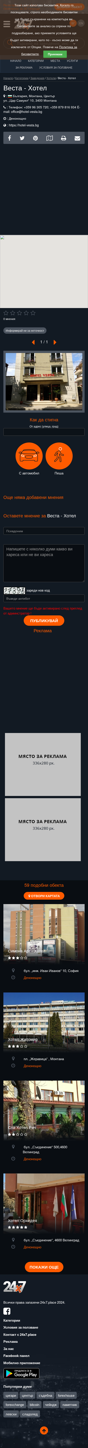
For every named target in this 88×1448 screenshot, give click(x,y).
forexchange (15, 1404)
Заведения (37, 78)
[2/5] (12, 313)
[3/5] (19, 313)
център (27, 1395)
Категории (36, 61)
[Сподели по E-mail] (77, 138)
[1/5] (5, 313)
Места (55, 61)
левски (11, 1414)
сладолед (30, 1414)
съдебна (45, 1395)
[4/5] (26, 313)
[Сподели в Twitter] (22, 138)
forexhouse (66, 1395)
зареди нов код (38, 590)
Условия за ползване (55, 67)
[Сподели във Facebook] (9, 138)
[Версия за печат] (63, 138)
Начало (15, 61)
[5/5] (32, 313)
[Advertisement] (44, 188)
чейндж (51, 1404)
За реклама (24, 67)
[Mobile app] (21, 1373)
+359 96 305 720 (35, 107)
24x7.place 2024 (52, 1302)
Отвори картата (45, 896)
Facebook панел (16, 1355)
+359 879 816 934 (63, 107)
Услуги (72, 61)
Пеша (59, 473)
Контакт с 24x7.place (19, 1334)
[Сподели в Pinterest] (35, 138)
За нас (8, 1348)
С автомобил (29, 473)
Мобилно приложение (21, 1362)
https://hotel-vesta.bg (24, 125)
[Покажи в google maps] (49, 138)
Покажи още (44, 1267)
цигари (11, 1395)
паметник (70, 1404)
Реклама (10, 1341)
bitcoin (34, 1404)
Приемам (55, 54)
